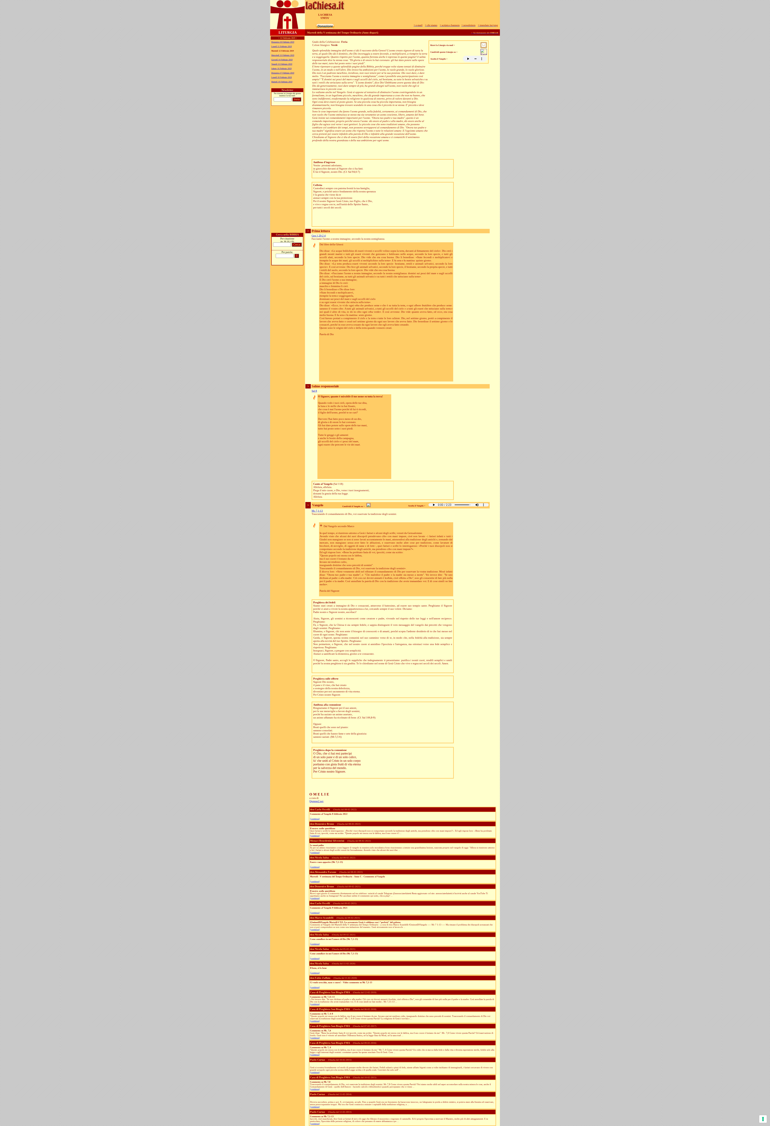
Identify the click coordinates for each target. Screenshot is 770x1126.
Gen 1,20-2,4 (319, 235)
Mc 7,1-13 (317, 510)
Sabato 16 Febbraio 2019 (281, 68)
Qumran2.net (316, 801)
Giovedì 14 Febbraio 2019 (282, 60)
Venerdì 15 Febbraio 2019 (281, 64)
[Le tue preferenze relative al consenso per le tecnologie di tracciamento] (763, 1119)
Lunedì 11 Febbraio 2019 (281, 46)
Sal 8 (314, 390)
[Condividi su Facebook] (483, 54)
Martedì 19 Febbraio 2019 (281, 82)
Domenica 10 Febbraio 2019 (282, 42)
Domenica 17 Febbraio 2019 (282, 73)
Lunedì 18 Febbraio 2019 (281, 77)
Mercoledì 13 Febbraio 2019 (282, 55)
